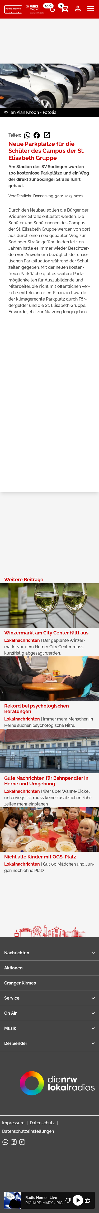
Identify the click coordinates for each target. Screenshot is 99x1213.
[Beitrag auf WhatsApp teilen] (27, 135)
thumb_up (87, 1200)
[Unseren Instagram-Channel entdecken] (22, 1142)
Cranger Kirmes (20, 983)
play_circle (78, 1200)
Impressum (13, 1122)
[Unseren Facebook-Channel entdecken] (14, 1142)
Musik (10, 1028)
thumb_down (68, 1200)
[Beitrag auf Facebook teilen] (37, 135)
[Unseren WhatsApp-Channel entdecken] (5, 1142)
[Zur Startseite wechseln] (13, 9)
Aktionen (13, 967)
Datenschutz (42, 1122)
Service (12, 998)
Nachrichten (16, 952)
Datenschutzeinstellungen (28, 1131)
